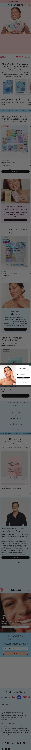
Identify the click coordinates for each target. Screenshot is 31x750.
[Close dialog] (30, 365)
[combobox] (18, 374)
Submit (23, 377)
